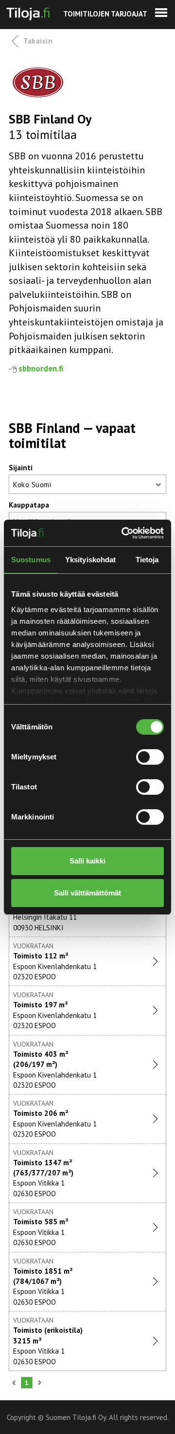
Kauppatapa (29, 504)
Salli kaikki (87, 861)
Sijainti (21, 467)
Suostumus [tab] (31, 559)
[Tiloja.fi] (28, 12)
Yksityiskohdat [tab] (90, 559)
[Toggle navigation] (161, 12)
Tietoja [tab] (147, 559)
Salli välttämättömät (87, 893)
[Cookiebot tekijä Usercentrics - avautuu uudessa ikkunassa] (123, 533)
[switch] (150, 757)
